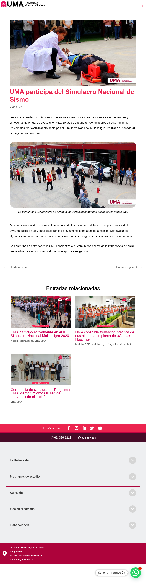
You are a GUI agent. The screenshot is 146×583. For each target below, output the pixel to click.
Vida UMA (16, 107)
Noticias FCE (82, 344)
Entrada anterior (16, 267)
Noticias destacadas (22, 340)
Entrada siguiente (129, 267)
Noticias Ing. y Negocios (104, 344)
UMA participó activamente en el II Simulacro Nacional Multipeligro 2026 (40, 334)
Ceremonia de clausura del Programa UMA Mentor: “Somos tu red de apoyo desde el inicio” (40, 393)
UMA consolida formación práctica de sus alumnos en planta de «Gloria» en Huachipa (105, 335)
